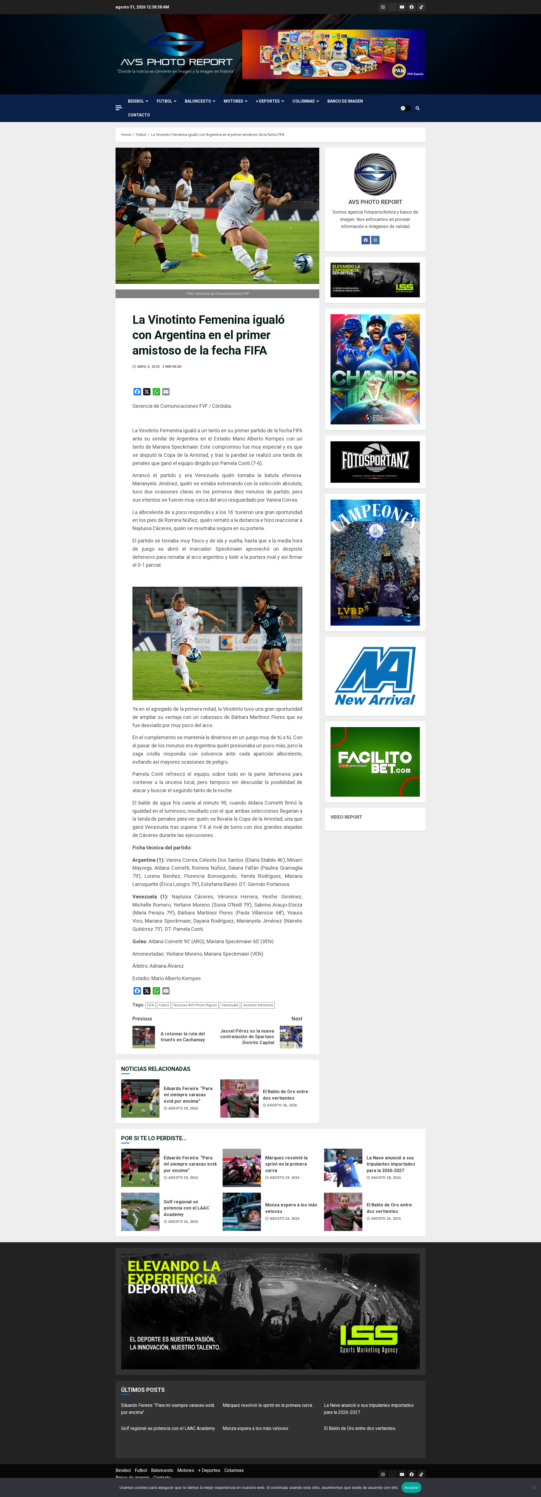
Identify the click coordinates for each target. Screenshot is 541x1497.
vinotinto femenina (258, 1005)
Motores (233, 101)
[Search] (418, 108)
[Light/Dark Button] (405, 108)
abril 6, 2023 (148, 367)
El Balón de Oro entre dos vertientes (239, 1098)
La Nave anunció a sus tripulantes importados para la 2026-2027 (343, 1168)
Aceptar (411, 1487)
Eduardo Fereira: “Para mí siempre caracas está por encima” (140, 1098)
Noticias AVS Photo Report (195, 1005)
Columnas (303, 101)
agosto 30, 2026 (183, 1108)
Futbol (164, 101)
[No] (534, 1487)
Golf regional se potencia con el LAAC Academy (140, 1212)
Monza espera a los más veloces (242, 1212)
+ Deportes (268, 101)
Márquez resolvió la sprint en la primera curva (242, 1168)
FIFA (150, 1005)
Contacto (139, 115)
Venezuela (229, 1005)
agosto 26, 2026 (282, 1105)
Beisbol (136, 101)
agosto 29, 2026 (285, 1178)
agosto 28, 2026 (386, 1178)
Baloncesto (198, 101)
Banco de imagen (345, 101)
